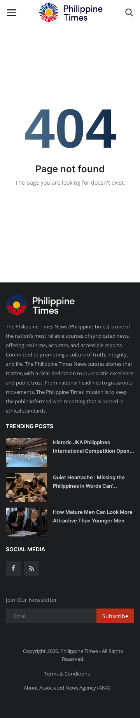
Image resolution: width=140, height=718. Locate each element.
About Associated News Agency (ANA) (67, 687)
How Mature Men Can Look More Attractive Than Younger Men (93, 516)
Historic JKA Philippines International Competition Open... (93, 446)
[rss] (31, 568)
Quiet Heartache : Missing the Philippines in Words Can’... (89, 481)
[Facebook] (13, 568)
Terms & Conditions (67, 673)
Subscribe (115, 616)
